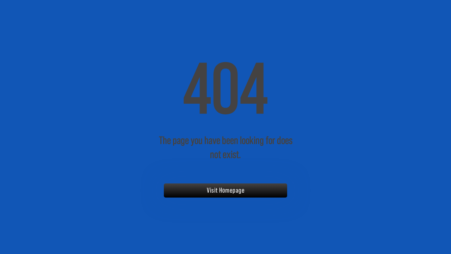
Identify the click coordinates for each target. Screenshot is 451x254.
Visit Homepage (226, 190)
